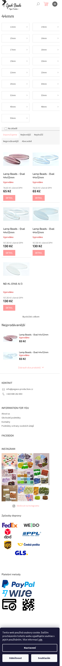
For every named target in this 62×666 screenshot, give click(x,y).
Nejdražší (38, 134)
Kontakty (6, 422)
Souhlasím (44, 658)
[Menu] (55, 4)
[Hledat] (38, 4)
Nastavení (30, 648)
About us (6, 413)
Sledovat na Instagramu (28, 505)
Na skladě (12, 128)
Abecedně (27, 141)
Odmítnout (15, 658)
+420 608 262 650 (14, 394)
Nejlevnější (26, 134)
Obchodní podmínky (11, 417)
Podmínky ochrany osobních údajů (18, 426)
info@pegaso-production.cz (19, 389)
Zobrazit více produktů (29, 367)
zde (40, 639)
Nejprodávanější (11, 141)
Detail (9, 197)
